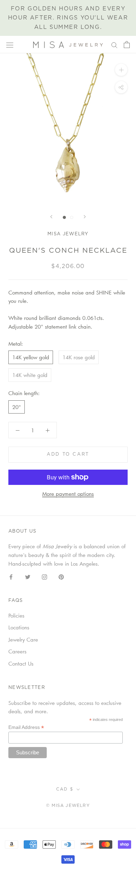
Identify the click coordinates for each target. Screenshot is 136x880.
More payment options (68, 493)
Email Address (26, 727)
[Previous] (51, 216)
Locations (18, 627)
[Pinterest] (61, 576)
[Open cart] (127, 44)
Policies (16, 615)
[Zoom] (121, 70)
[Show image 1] (64, 217)
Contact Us (20, 663)
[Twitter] (27, 576)
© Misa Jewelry (68, 805)
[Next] (85, 216)
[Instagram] (44, 576)
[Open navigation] (9, 45)
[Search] (114, 44)
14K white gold (29, 374)
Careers (17, 651)
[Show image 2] (71, 217)
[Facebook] (11, 576)
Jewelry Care (23, 639)
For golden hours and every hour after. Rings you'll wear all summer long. (68, 18)
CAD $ (65, 789)
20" (16, 406)
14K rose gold (78, 357)
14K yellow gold (30, 357)
